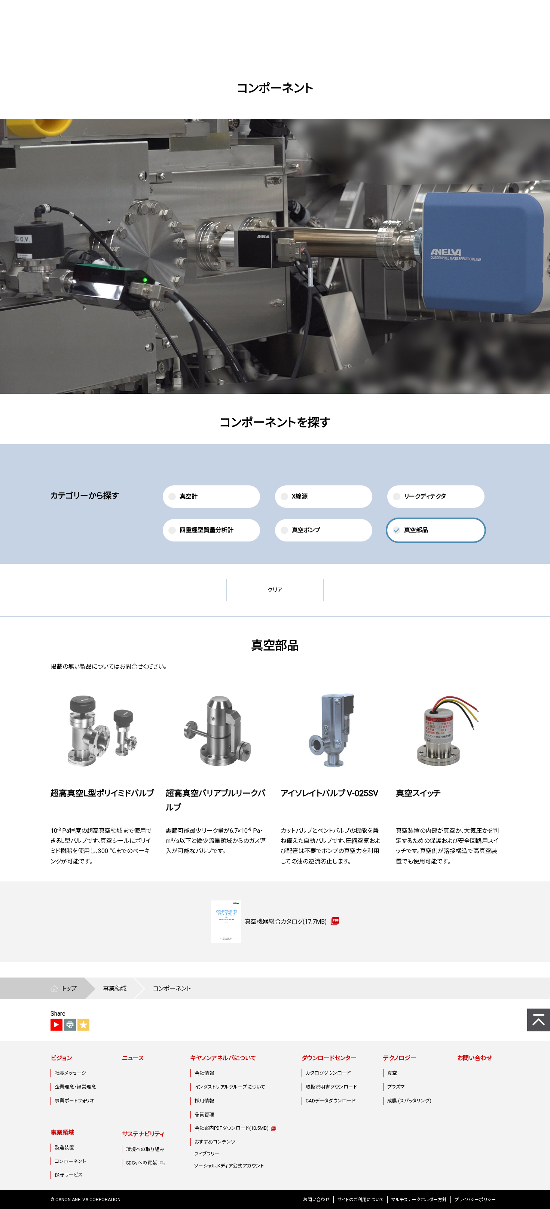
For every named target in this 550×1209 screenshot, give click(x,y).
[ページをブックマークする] (83, 1025)
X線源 (300, 496)
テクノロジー (399, 1058)
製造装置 (64, 1147)
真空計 (189, 496)
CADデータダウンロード (330, 1101)
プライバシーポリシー (475, 1199)
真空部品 (416, 530)
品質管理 (204, 1114)
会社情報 (204, 1073)
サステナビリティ (143, 1134)
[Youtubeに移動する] (56, 1025)
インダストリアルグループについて (230, 1087)
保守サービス (69, 1175)
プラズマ (396, 1087)
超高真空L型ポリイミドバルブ (102, 793)
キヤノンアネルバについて (223, 1058)
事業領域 (62, 1132)
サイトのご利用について (360, 1199)
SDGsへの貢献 (141, 1163)
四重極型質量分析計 (206, 530)
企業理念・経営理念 (75, 1087)
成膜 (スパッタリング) (409, 1101)
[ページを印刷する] (70, 1025)
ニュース (133, 1058)
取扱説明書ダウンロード (331, 1087)
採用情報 (204, 1101)
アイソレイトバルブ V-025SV (329, 793)
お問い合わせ (474, 1058)
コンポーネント (70, 1161)
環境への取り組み (145, 1149)
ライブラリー (207, 1154)
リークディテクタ (425, 496)
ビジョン (61, 1058)
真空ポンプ (306, 530)
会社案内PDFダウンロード (232, 1128)
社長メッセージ (70, 1073)
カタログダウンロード (328, 1073)
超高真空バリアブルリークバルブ (216, 800)
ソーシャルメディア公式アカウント (229, 1166)
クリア (275, 589)
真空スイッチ (418, 793)
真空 (392, 1073)
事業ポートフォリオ (74, 1101)
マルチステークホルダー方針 (419, 1199)
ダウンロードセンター (329, 1058)
